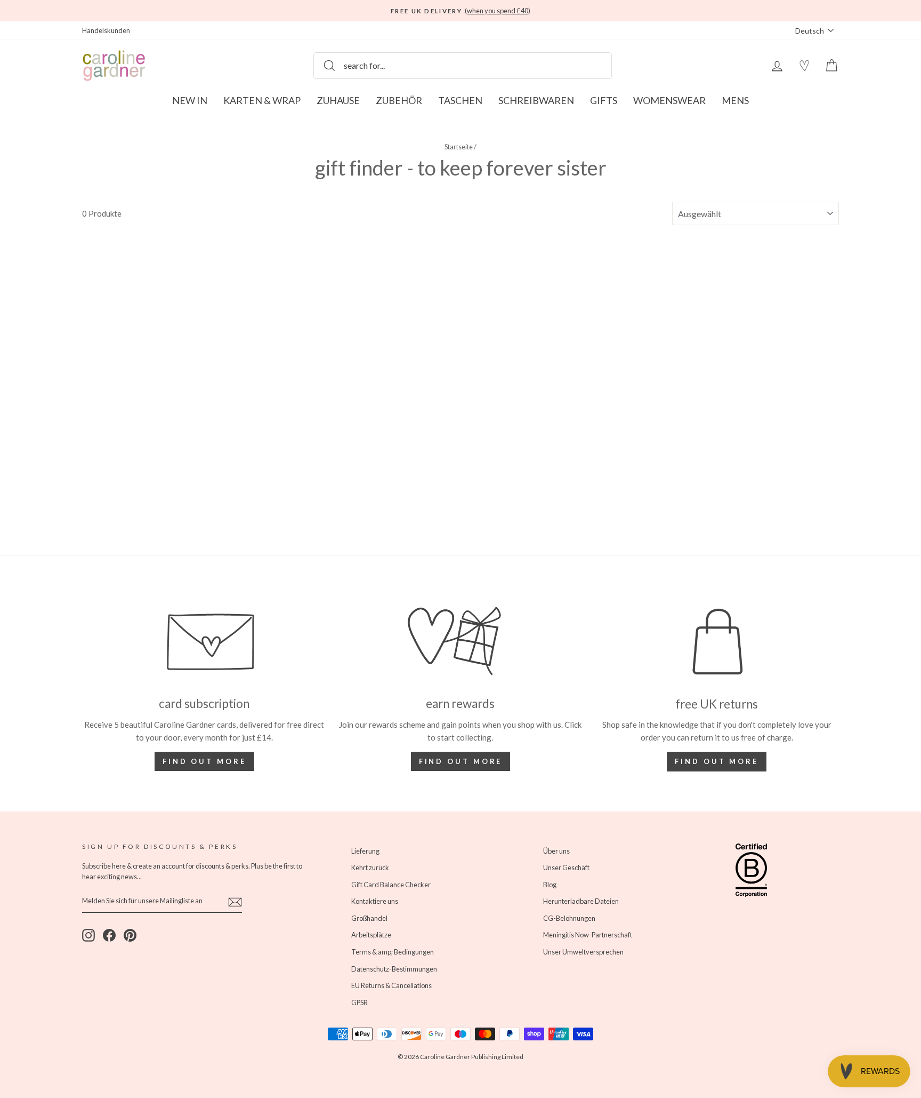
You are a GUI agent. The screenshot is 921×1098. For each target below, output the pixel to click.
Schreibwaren (536, 100)
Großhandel (369, 918)
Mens (735, 100)
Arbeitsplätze (371, 934)
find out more (461, 761)
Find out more (204, 761)
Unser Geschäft (566, 867)
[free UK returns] (716, 641)
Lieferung (365, 851)
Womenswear (669, 100)
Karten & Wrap (262, 100)
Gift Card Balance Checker (391, 884)
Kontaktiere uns (374, 901)
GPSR (359, 1002)
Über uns (556, 851)
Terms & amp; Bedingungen (392, 952)
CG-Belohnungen (569, 918)
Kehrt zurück (370, 867)
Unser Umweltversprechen (583, 952)
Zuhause (338, 100)
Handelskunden (106, 30)
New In (189, 100)
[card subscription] (204, 641)
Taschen (460, 100)
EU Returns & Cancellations (391, 985)
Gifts (603, 100)
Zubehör (399, 100)
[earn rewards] (460, 641)
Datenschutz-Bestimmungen (394, 969)
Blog (549, 884)
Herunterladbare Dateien (581, 901)
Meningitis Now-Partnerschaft (587, 934)
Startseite (459, 146)
